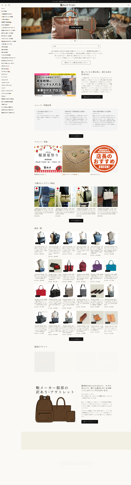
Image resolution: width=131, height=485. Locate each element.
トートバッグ (4, 77)
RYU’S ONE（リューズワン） (8, 63)
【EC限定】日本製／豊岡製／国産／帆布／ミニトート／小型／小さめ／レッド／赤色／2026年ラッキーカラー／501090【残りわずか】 (40, 302)
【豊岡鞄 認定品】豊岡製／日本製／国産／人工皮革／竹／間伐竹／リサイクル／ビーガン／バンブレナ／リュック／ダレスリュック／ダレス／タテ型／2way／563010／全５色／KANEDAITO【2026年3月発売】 (86, 211)
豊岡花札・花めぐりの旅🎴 (8, 99)
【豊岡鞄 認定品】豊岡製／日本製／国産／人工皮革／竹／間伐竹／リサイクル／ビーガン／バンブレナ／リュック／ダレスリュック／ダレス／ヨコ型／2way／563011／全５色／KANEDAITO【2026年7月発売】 (107, 211)
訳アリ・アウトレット (90, 421)
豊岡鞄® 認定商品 (76, 27)
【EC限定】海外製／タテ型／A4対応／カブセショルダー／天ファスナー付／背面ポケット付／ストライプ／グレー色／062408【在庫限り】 (69, 303)
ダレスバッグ (4, 74)
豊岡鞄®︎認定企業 (92, 51)
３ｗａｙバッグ (5, 79)
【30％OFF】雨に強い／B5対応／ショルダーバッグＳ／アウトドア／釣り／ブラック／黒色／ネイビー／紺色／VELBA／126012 (69, 249)
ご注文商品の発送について (45, 111)
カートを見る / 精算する (7, 107)
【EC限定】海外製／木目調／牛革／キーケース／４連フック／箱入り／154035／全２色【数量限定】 (97, 328)
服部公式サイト (85, 462)
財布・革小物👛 (5, 69)
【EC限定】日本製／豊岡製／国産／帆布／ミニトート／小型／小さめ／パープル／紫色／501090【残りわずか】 (97, 277)
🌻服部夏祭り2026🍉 (7, 14)
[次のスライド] (81, 41)
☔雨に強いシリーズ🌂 (7, 44)
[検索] (98, 46)
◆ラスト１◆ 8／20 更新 (7, 33)
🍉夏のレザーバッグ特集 (7, 16)
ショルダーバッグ (5, 82)
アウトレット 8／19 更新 (7, 38)
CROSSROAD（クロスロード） (9, 58)
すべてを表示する (76, 136)
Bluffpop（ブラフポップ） (7, 60)
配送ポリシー (80, 481)
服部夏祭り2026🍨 (39, 174)
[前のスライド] (71, 41)
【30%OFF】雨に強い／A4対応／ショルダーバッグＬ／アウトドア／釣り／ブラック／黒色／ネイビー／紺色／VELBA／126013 (41, 249)
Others (3, 96)
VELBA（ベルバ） (5, 66)
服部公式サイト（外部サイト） (8, 112)
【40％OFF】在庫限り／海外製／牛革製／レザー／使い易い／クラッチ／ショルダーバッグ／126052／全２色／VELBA (83, 249)
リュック (3, 88)
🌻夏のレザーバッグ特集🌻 (69, 174)
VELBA (99, 372)
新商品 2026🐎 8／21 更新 (8, 30)
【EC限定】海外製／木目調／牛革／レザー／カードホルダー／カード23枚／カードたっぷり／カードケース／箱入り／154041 (111, 329)
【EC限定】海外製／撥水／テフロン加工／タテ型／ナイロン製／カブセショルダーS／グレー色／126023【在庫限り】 (111, 302)
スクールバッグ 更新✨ (7, 93)
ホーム (3, 8)
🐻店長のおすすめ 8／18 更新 (9, 41)
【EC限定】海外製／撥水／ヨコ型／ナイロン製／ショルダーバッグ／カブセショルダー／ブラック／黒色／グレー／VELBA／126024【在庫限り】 (55, 329)
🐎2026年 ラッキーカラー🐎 (8, 27)
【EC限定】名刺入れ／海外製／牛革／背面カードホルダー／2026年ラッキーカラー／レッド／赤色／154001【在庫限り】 (55, 277)
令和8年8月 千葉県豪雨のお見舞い (75, 111)
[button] (128, 5)
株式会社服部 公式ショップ (43, 481)
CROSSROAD (38, 372)
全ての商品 (4, 11)
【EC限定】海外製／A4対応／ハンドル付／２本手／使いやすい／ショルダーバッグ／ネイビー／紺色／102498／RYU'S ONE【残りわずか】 (55, 303)
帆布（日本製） (5, 52)
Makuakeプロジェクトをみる (92, 97)
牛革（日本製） (5, 47)
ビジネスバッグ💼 (6, 71)
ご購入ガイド (4, 104)
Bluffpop (58, 372)
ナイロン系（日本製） (6, 55)
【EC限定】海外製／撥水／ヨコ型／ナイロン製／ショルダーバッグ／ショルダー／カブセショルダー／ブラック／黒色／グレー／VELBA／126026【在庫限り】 (69, 329)
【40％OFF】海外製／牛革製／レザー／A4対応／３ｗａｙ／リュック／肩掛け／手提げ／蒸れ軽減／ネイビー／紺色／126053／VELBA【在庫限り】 (97, 250)
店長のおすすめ (94, 174)
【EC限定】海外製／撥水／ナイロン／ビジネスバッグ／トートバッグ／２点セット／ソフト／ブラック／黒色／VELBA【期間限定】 (41, 329)
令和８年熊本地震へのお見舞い (102, 111)
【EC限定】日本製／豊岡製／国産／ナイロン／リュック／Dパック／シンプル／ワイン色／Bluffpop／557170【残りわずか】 (83, 277)
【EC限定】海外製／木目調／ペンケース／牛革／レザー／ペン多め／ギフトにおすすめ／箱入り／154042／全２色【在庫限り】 (83, 329)
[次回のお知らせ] (128, 1)
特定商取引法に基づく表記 (89, 481)
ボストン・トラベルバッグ (7, 90)
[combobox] (76, 46)
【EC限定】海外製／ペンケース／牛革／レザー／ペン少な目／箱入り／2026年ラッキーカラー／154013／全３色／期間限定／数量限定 (97, 302)
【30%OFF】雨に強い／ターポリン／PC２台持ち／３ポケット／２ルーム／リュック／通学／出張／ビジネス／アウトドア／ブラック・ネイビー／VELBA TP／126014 (55, 250)
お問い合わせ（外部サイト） (8, 110)
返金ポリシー (62, 481)
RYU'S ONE (79, 372)
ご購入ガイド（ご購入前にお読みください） (76, 62)
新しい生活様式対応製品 (7, 101)
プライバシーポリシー (71, 481)
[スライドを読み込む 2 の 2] (77, 41)
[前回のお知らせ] (3, 1)
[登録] (88, 444)
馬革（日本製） (5, 49)
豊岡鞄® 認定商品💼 (6, 22)
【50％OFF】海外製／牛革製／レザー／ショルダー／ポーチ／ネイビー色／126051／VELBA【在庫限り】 (41, 276)
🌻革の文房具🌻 (5, 19)
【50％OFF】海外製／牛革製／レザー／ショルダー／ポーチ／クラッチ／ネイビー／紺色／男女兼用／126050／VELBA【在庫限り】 (111, 249)
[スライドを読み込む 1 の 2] (75, 41)
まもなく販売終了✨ (6, 25)
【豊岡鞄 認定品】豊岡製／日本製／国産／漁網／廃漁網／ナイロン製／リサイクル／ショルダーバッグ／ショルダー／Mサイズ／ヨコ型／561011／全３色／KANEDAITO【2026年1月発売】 (65, 211)
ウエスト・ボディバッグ (7, 85)
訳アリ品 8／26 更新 (7, 36)
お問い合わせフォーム (67, 462)
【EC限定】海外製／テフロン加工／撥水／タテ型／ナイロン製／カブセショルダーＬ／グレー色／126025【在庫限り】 (83, 302)
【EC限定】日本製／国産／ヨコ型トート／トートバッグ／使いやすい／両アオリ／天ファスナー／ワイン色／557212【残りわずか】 (68, 277)
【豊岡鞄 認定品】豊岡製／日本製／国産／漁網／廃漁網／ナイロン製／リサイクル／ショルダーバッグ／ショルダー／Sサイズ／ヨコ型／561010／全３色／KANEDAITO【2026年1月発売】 (44, 211)
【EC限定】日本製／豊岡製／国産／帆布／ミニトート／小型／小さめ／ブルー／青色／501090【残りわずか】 (111, 276)
